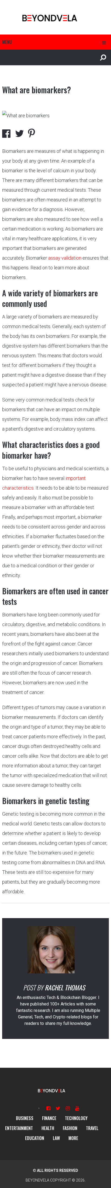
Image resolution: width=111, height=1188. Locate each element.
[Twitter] (58, 1108)
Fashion (70, 1128)
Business (24, 1118)
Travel (92, 1128)
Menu (7, 42)
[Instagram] (68, 1108)
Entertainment (19, 1128)
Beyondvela (37, 1180)
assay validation (64, 258)
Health (47, 1128)
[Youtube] (77, 1108)
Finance (49, 1118)
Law (56, 1138)
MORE (73, 1138)
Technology (76, 1118)
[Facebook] (48, 1108)
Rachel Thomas (65, 987)
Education (34, 1138)
